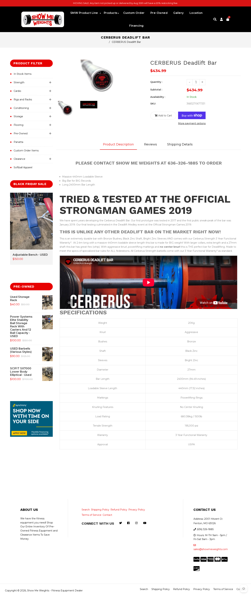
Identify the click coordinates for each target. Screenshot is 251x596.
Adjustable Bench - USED (30, 254)
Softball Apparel (23, 167)
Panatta (18, 142)
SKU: (153, 103)
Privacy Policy (136, 509)
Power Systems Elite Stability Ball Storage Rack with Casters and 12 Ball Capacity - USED (21, 326)
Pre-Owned (20, 133)
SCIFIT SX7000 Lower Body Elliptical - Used (20, 372)
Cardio (17, 91)
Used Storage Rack (20, 298)
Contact (107, 514)
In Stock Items (22, 73)
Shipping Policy (100, 509)
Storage (18, 116)
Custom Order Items (26, 150)
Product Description (118, 144)
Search (86, 509)
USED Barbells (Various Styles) (21, 350)
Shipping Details (180, 144)
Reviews (150, 144)
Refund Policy (118, 509)
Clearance (19, 158)
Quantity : (156, 81)
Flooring (18, 124)
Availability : (157, 96)
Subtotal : (156, 89)
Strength (19, 82)
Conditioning (21, 108)
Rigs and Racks (23, 99)
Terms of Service (91, 514)
